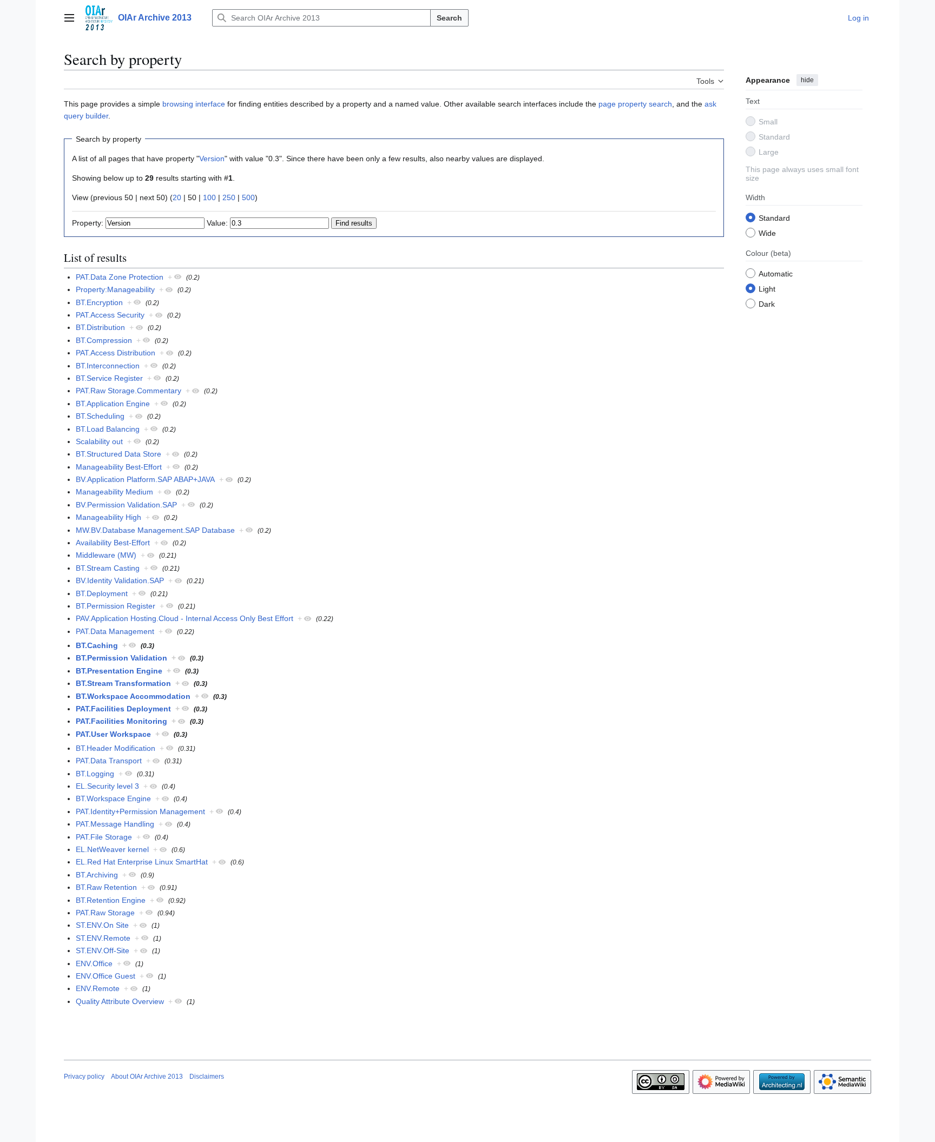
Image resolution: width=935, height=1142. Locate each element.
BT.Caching (97, 645)
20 (177, 197)
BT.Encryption (99, 302)
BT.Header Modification (115, 748)
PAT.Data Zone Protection (119, 277)
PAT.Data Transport (109, 760)
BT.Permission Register (115, 606)
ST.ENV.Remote (103, 938)
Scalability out (99, 441)
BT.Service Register (109, 378)
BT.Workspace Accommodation (133, 696)
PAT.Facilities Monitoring (121, 721)
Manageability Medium (114, 491)
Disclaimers (206, 1076)
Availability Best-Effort (113, 542)
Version (212, 158)
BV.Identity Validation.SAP (120, 580)
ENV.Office (94, 963)
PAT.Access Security (110, 315)
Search (449, 18)
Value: (217, 223)
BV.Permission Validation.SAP (126, 504)
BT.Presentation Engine (119, 670)
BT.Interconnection (108, 365)
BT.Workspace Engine (113, 798)
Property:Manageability (115, 289)
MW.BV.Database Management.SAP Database (155, 530)
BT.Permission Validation (121, 657)
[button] (69, 18)
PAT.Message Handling (115, 824)
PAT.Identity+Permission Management (140, 811)
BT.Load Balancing (108, 429)
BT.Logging (95, 773)
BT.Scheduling (100, 416)
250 (228, 197)
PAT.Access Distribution (115, 352)
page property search (635, 104)
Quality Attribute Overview (120, 1001)
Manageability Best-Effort (119, 467)
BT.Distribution (100, 327)
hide (807, 80)
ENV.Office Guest (105, 976)
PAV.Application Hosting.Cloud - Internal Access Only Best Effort (184, 618)
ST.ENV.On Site (102, 925)
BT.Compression (104, 340)
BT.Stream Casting (108, 568)
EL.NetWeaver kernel (112, 849)
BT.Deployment (102, 593)
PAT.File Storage (104, 837)
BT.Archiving (97, 874)
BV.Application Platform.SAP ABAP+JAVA (145, 479)
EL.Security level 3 (107, 786)
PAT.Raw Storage (105, 912)
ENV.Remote (98, 988)
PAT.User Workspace (113, 734)
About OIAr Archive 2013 (147, 1076)
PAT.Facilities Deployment (123, 708)
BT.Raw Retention (106, 887)
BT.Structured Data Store (118, 454)
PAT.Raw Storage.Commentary (128, 390)
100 (209, 197)
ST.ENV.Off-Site (102, 950)
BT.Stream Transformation (123, 683)
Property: (87, 223)
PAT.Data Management (115, 631)
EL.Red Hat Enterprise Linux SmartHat (142, 861)
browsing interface (193, 104)
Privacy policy (84, 1076)
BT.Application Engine (113, 403)
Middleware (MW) (106, 555)
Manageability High (108, 517)
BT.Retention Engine (111, 900)
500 (248, 197)
